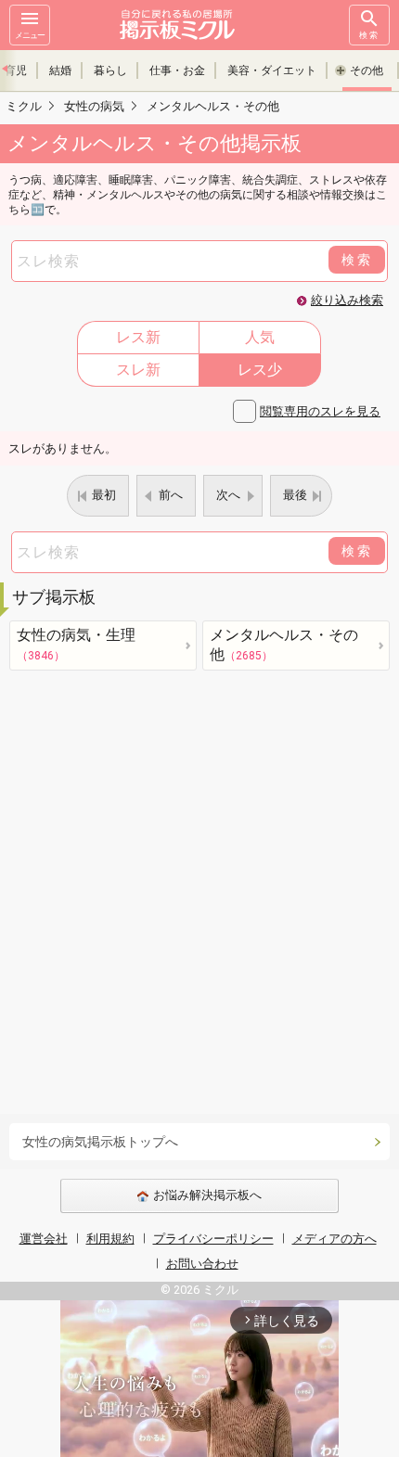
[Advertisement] (199, 896)
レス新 (138, 337)
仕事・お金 (177, 70)
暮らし (110, 70)
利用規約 (110, 1239)
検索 (369, 35)
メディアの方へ (334, 1239)
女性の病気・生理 (76, 644)
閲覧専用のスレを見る (320, 411)
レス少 (260, 369)
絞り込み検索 (347, 300)
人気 (260, 337)
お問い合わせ (202, 1264)
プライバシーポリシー (213, 1239)
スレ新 (138, 369)
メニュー (30, 35)
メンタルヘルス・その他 (284, 644)
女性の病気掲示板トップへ (100, 1141)
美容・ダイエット (271, 70)
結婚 (60, 70)
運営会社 (43, 1239)
